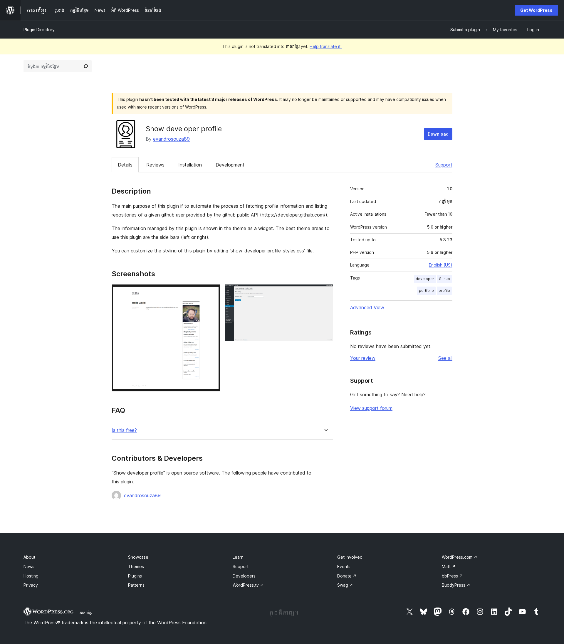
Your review (362, 358)
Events (343, 566)
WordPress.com (459, 557)
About (29, 557)
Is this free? (124, 430)
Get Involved (349, 557)
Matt (449, 566)
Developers (244, 575)
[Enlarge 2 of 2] (325, 292)
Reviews (155, 165)
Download (438, 134)
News (29, 566)
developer (425, 279)
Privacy (31, 585)
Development (230, 165)
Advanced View (367, 307)
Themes (136, 566)
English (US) (440, 264)
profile (444, 290)
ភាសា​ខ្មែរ (86, 612)
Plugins (135, 575)
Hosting (31, 575)
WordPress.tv (248, 585)
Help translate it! (326, 46)
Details (125, 165)
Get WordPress (536, 10)
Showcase (138, 557)
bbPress (452, 575)
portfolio (426, 290)
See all (445, 358)
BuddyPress (456, 585)
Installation (190, 165)
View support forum (371, 408)
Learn (238, 557)
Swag (345, 585)
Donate (347, 575)
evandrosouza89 (171, 139)
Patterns (136, 585)
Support (443, 165)
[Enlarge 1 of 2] (212, 292)
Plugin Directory (39, 29)
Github (444, 279)
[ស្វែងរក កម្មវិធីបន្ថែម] (86, 66)
